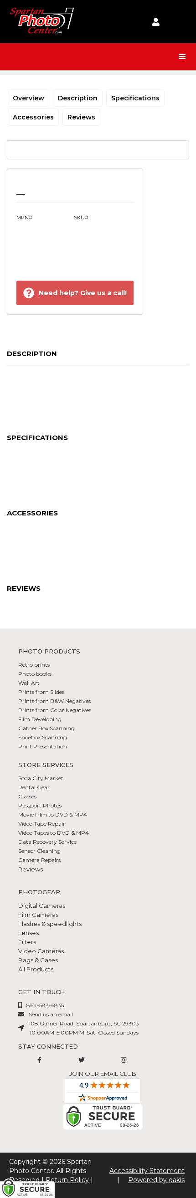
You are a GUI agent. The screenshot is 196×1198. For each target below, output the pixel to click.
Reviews (81, 117)
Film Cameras (38, 914)
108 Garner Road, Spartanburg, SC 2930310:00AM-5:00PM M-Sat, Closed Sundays (84, 1028)
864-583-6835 (45, 1005)
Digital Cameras (41, 905)
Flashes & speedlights (50, 923)
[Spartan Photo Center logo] (41, 21)
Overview (28, 98)
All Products (35, 969)
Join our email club (102, 1073)
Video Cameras (41, 951)
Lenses (28, 932)
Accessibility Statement (147, 1171)
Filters (27, 942)
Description (78, 98)
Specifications (135, 98)
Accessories (33, 117)
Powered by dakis (156, 1180)
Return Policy (67, 1180)
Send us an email (51, 1014)
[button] (182, 56)
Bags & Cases (38, 960)
